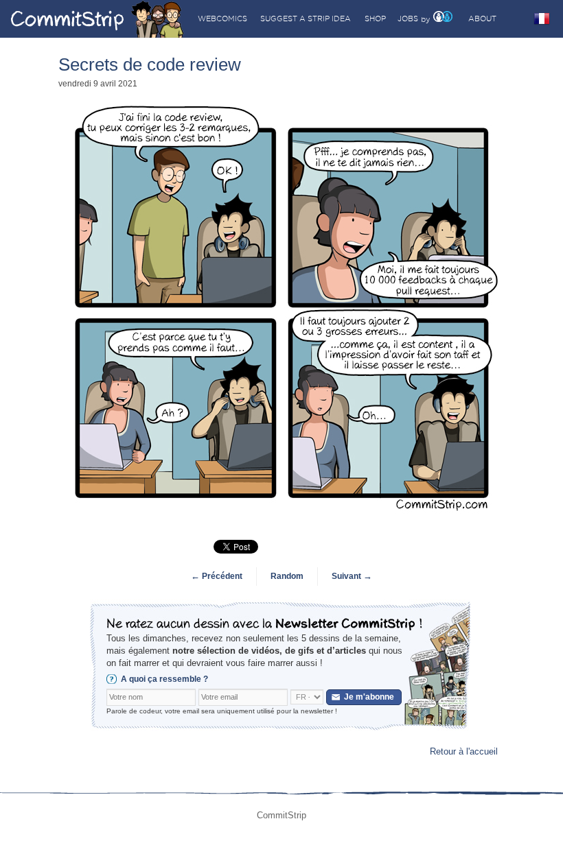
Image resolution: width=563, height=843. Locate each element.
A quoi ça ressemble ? (164, 679)
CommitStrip (97, 19)
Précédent (216, 576)
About (482, 18)
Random (287, 576)
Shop (375, 18)
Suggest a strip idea (305, 18)
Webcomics (222, 18)
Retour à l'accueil (464, 751)
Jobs (408, 18)
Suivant (352, 576)
